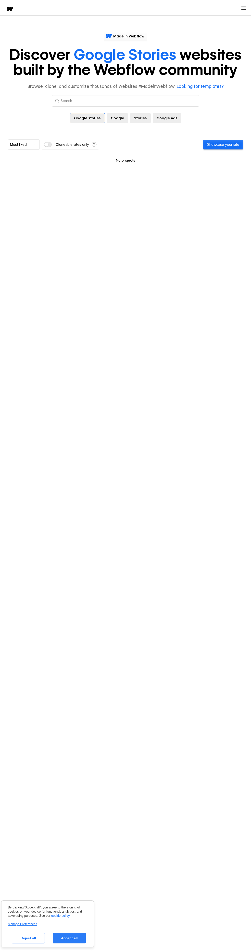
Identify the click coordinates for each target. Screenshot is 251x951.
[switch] (48, 144)
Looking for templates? (200, 86)
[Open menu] (243, 8)
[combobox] (24, 144)
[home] (10, 9)
